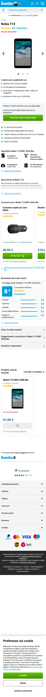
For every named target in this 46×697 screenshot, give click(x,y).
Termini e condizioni (31, 569)
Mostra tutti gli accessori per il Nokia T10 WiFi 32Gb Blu (24, 268)
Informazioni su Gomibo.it (13, 567)
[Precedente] (3, 53)
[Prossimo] (42, 53)
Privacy (26, 567)
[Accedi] (32, 4)
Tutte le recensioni (11, 323)
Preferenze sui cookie (15, 569)
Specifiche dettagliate (12, 171)
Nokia (4, 20)
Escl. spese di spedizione (17, 261)
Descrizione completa (12, 194)
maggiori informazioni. (28, 562)
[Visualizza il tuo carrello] (42, 4)
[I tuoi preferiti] (37, 4)
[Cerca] (42, 10)
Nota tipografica (36, 567)
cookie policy (15, 669)
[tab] (18, 74)
